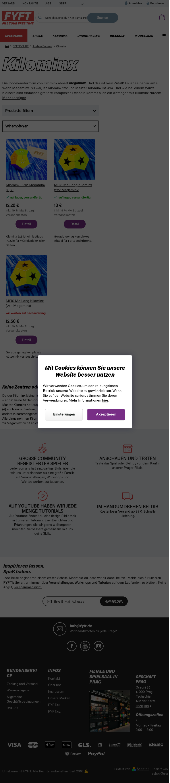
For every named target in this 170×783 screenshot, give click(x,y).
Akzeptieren (106, 414)
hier (105, 400)
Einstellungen (64, 414)
